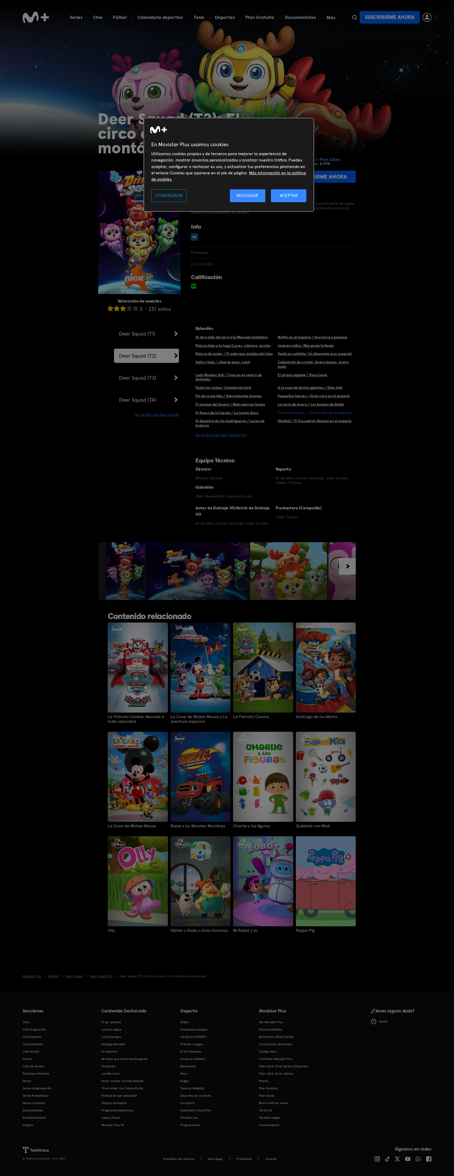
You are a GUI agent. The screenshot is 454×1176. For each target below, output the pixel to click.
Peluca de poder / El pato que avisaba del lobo (234, 354)
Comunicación (269, 1125)
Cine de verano (33, 1066)
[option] (126, 571)
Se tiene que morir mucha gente (124, 1059)
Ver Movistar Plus (271, 1022)
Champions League (194, 1029)
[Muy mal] (110, 308)
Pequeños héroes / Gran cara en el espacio (314, 396)
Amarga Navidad (113, 1044)
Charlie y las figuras (251, 826)
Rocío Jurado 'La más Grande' (122, 1081)
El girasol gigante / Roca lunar (303, 375)
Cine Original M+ (34, 1029)
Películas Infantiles (36, 1073)
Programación (190, 1125)
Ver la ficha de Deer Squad (157, 414)
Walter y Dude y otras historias (199, 930)
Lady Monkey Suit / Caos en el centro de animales (228, 377)
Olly (111, 930)
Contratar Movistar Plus (275, 1059)
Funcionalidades (270, 1029)
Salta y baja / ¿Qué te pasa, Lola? (222, 362)
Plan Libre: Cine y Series (276, 1073)
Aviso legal (215, 1159)
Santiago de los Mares (316, 716)
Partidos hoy (189, 1118)
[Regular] (123, 308)
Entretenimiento (34, 1118)
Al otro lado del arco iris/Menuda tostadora (231, 337)
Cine (97, 17)
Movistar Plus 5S (112, 1125)
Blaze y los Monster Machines (198, 826)
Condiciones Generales (275, 1044)
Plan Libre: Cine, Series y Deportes (283, 1066)
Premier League (191, 1044)
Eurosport (187, 1103)
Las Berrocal (110, 1073)
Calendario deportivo (160, 17)
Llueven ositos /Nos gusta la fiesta (306, 345)
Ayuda (383, 1021)
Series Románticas (36, 1095)
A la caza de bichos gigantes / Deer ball (310, 387)
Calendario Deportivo (195, 1110)
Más (331, 17)
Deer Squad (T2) (137, 356)
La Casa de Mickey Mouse (132, 826)
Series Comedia (34, 1103)
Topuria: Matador (192, 1088)
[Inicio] (36, 17)
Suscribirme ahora (389, 17)
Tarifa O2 (265, 1110)
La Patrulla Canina (251, 716)
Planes (264, 1081)
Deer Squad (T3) (137, 378)
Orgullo (28, 1125)
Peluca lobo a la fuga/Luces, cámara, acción (233, 345)
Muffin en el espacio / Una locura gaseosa (312, 337)
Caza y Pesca (110, 1118)
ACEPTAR (289, 195)
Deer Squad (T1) (137, 334)
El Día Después (190, 1051)
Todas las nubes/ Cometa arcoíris (223, 387)
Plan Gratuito (259, 17)
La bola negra (111, 1029)
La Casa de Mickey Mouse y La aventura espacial (199, 719)
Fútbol (120, 17)
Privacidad (243, 1159)
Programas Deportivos (117, 1110)
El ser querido (111, 1022)
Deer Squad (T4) (137, 400)
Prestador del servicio (178, 1159)
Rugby (184, 1081)
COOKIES (271, 1159)
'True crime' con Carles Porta (122, 1088)
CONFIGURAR (169, 195)
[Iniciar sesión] (426, 17)
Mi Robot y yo (245, 930)
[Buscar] (354, 17)
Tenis (199, 17)
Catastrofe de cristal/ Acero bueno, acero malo (313, 364)
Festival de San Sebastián (119, 1095)
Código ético (268, 1051)
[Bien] (129, 308)
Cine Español (32, 1037)
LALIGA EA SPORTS (193, 1037)
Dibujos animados (114, 1103)
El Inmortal (109, 1051)
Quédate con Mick (313, 826)
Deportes (225, 17)
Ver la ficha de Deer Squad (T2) (221, 435)
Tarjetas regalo (269, 1118)
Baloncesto (188, 1066)
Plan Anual (266, 1095)
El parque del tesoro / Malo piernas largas (230, 404)
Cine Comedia (33, 1044)
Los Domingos (111, 1037)
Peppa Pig (305, 930)
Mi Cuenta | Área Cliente (276, 1037)
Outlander (108, 1066)
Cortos (27, 1059)
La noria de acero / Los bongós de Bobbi (311, 404)
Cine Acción (31, 1051)
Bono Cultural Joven (273, 1103)
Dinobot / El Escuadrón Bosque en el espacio (315, 421)
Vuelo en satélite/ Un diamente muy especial (315, 354)
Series (76, 17)
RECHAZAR (247, 195)
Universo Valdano (192, 1059)
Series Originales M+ (37, 1088)
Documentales (300, 17)
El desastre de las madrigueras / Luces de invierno (230, 423)
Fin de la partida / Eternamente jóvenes (228, 396)
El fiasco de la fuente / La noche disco (227, 413)
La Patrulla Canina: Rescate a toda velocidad (136, 719)
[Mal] (117, 308)
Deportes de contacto (195, 1095)
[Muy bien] (135, 308)
